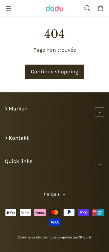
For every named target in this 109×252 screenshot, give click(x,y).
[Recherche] (87, 8)
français (52, 194)
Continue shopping (54, 71)
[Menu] (8, 8)
